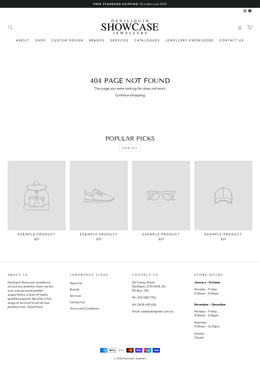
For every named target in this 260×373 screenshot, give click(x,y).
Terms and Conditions (84, 308)
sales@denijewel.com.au (157, 311)
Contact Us (77, 302)
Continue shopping (130, 95)
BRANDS (96, 40)
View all (130, 147)
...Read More (34, 307)
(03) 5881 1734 (146, 297)
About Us (76, 283)
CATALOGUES (147, 40)
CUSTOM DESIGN (67, 40)
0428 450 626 (146, 304)
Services (75, 295)
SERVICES (119, 40)
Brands (74, 289)
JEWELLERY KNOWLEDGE (189, 40)
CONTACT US (231, 40)
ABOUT (23, 40)
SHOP (40, 40)
